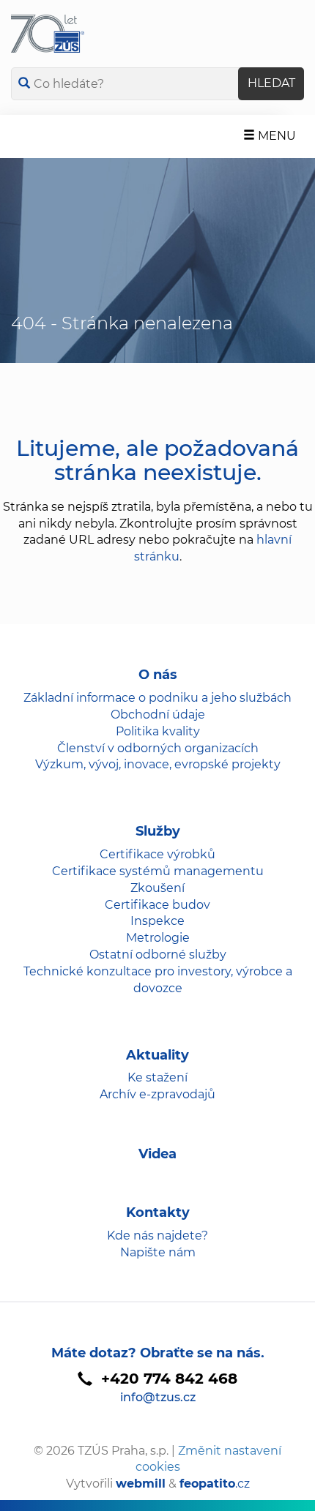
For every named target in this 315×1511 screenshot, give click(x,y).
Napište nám (158, 1252)
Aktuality (157, 1055)
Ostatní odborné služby (157, 954)
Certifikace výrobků (157, 854)
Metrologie (158, 938)
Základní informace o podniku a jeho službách (157, 698)
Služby (158, 831)
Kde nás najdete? (157, 1235)
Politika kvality (158, 731)
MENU (275, 136)
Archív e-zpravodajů (157, 1094)
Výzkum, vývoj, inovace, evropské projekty (158, 764)
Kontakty (158, 1212)
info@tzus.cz (158, 1397)
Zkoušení (157, 888)
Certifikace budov (157, 905)
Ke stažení (157, 1077)
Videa (157, 1154)
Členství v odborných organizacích (158, 748)
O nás (157, 675)
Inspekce (157, 921)
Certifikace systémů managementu (158, 871)
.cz (214, 1484)
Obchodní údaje (158, 714)
